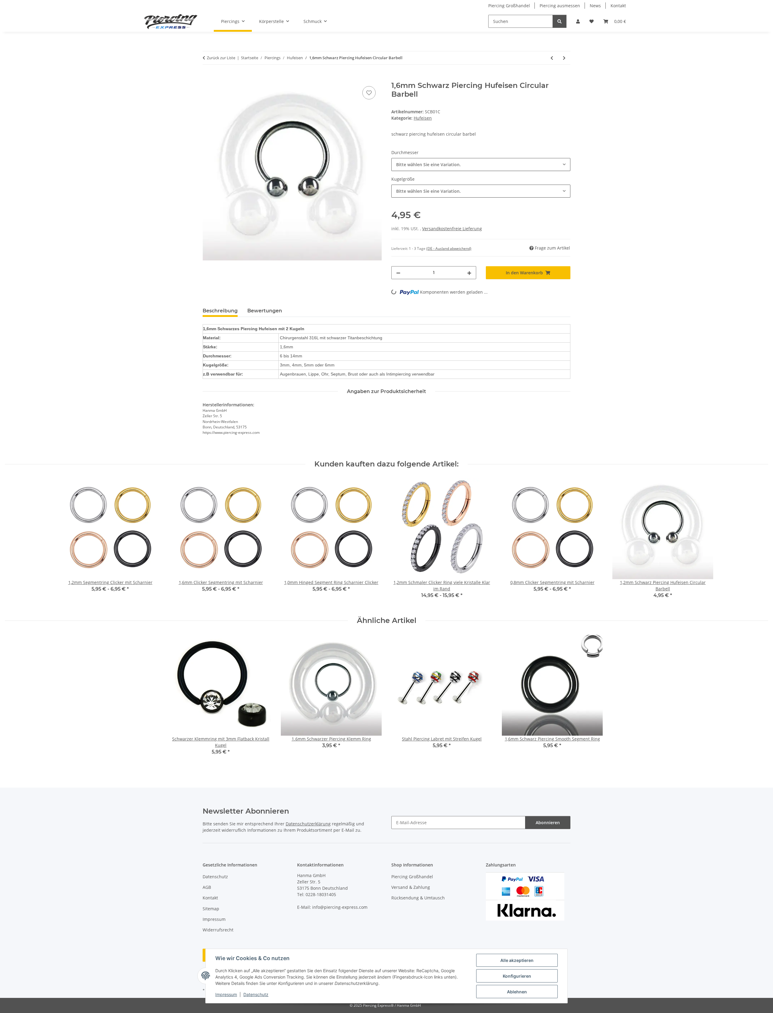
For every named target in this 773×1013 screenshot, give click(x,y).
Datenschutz (255, 994)
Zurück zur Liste (221, 57)
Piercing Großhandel (509, 5)
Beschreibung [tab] (220, 311)
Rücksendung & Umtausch (418, 898)
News (595, 5)
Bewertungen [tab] (264, 311)
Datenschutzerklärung (308, 824)
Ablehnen (517, 991)
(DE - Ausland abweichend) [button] (448, 248)
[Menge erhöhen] (469, 272)
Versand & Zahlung (410, 887)
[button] (578, 21)
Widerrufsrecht (218, 930)
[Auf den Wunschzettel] (369, 92)
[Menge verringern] (398, 272)
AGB (207, 887)
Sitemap (211, 908)
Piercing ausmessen (560, 5)
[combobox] (480, 164)
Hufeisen (423, 118)
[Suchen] (559, 21)
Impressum (226, 994)
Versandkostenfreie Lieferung (452, 228)
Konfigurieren (517, 976)
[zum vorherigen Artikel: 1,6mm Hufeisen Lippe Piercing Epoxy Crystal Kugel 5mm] (552, 57)
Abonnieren (548, 822)
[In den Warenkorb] (207, 78)
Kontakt (618, 5)
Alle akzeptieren (517, 960)
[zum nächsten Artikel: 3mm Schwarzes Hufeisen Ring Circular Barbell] (564, 57)
